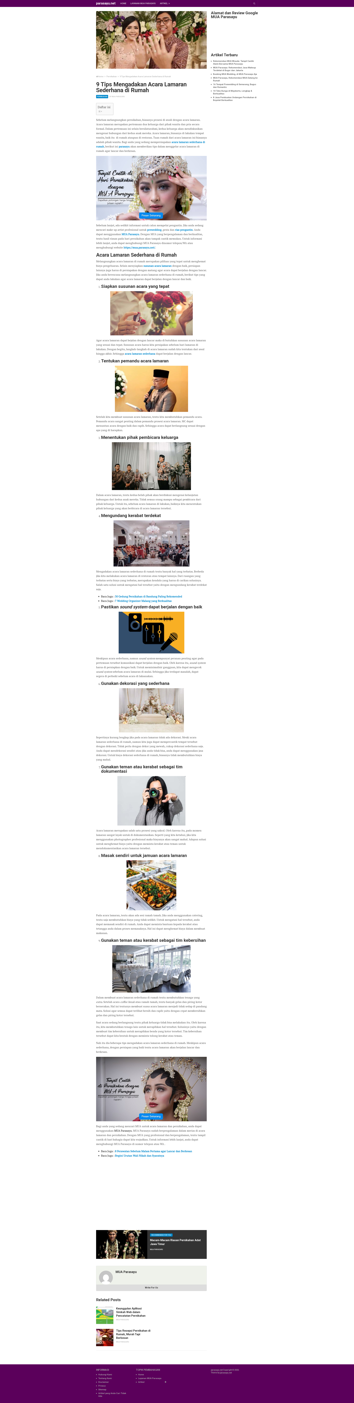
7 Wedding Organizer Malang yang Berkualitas (143, 601)
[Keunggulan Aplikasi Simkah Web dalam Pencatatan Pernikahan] (104, 1315)
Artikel (164, 3)
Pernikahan (102, 97)
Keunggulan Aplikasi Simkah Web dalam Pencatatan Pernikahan (130, 1312)
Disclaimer (103, 1382)
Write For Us (151, 1287)
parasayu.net (105, 3)
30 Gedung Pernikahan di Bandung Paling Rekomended (148, 596)
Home (123, 3)
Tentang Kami (105, 1378)
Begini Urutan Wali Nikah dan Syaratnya (139, 1155)
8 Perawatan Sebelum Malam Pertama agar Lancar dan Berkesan (153, 1151)
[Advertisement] (151, 1192)
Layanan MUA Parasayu (143, 3)
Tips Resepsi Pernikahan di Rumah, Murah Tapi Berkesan (133, 1334)
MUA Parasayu (118, 97)
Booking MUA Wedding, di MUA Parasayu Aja (235, 74)
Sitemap (102, 1389)
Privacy (102, 1386)
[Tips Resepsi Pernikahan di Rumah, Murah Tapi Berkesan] (104, 1337)
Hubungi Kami (105, 1374)
